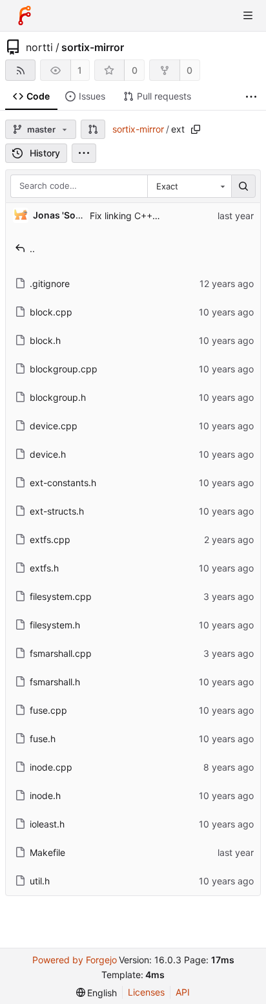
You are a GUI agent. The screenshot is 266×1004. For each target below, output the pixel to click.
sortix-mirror (92, 47)
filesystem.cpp (61, 596)
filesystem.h (55, 624)
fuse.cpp (48, 710)
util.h (40, 880)
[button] (93, 129)
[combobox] (189, 186)
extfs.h (44, 567)
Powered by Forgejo (74, 959)
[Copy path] (196, 129)
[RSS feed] (20, 70)
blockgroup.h (58, 397)
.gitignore (50, 283)
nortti (39, 47)
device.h (48, 454)
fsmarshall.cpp (61, 653)
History (45, 152)
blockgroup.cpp (63, 368)
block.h (45, 340)
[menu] (84, 153)
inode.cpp (51, 767)
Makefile (47, 852)
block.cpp (51, 311)
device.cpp (53, 425)
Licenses (146, 992)
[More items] (251, 96)
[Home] (24, 15)
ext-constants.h (63, 482)
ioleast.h (47, 823)
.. (32, 248)
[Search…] (243, 186)
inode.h (45, 795)
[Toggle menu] (248, 15)
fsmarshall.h (55, 681)
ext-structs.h (57, 511)
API (183, 992)
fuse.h (43, 738)
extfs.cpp (50, 539)
